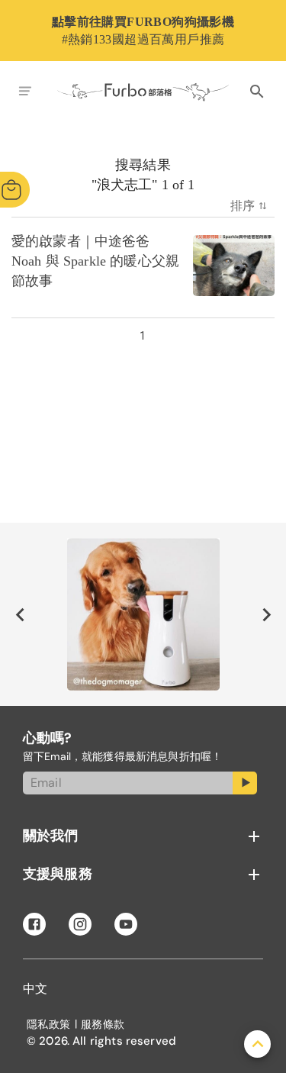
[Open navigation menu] (25, 92)
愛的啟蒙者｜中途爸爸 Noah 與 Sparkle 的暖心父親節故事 (95, 261)
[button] (143, 836)
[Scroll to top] (257, 1044)
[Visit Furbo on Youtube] (125, 924)
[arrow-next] (266, 614)
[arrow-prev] (20, 614)
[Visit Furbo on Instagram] (80, 924)
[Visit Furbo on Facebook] (34, 924)
